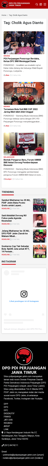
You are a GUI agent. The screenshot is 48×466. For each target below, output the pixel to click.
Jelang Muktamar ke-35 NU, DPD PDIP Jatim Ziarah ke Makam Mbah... (15, 233)
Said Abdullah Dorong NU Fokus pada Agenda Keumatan (14, 218)
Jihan (7, 75)
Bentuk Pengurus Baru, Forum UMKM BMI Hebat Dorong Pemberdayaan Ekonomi (22, 162)
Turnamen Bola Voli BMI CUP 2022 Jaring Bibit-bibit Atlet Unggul (21, 110)
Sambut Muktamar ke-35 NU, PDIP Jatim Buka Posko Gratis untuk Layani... (16, 203)
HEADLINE (6, 208)
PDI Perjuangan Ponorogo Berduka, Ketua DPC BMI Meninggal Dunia (21, 60)
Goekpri (8, 179)
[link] (24, 42)
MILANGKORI (9, 157)
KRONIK (7, 56)
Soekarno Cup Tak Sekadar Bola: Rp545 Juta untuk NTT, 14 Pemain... (15, 249)
